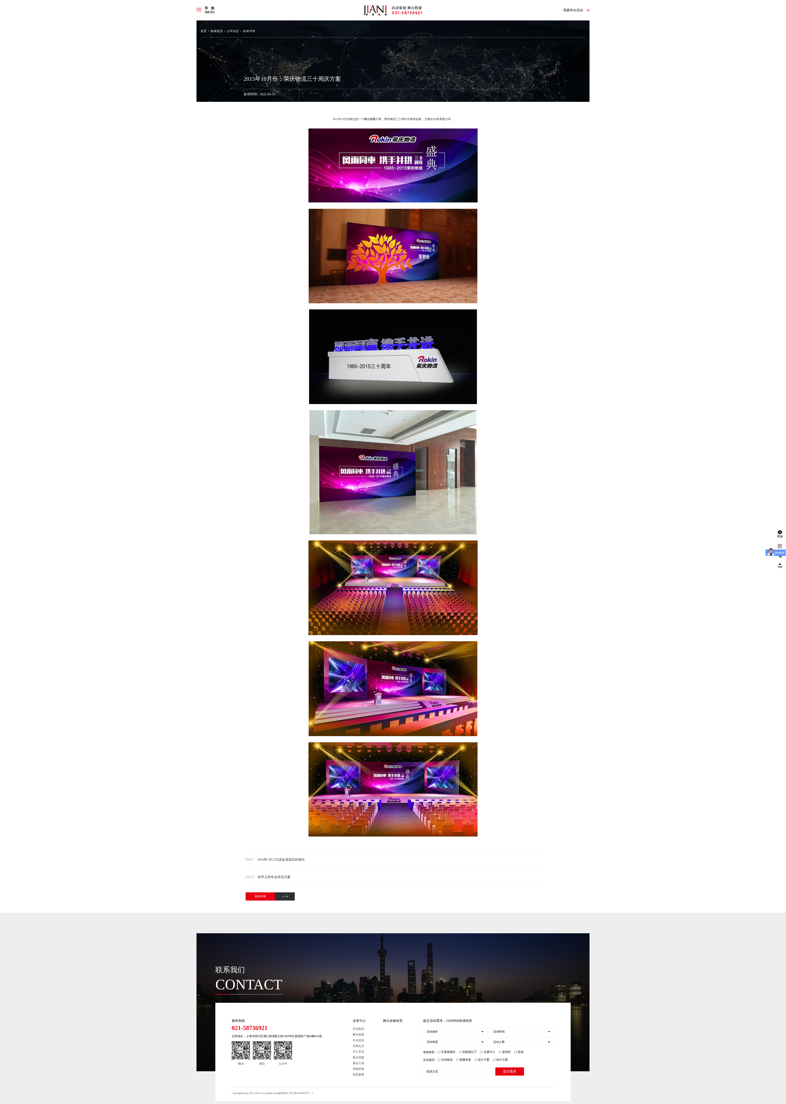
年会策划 (358, 1040)
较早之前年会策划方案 (274, 877)
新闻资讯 (217, 31)
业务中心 (359, 1020)
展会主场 (358, 1063)
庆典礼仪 (358, 1046)
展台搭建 (358, 1057)
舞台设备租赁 (393, 1020)
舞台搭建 (358, 1034)
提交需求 (509, 1071)
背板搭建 (358, 1068)
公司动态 (233, 31)
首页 (204, 31)
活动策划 (358, 1028)
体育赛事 (358, 1074)
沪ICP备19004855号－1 (300, 1093)
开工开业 (358, 1051)
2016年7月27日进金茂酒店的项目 (281, 859)
